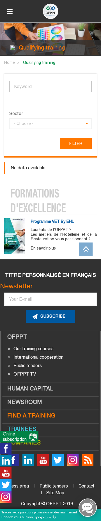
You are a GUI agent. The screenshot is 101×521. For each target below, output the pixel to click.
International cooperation (38, 357)
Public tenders (27, 365)
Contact (87, 486)
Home (9, 62)
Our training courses (33, 348)
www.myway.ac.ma (39, 517)
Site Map (55, 492)
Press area (18, 486)
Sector (16, 113)
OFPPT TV (24, 374)
